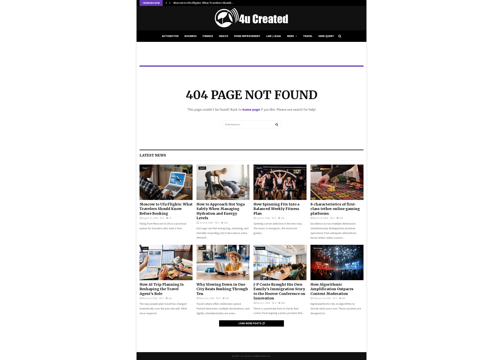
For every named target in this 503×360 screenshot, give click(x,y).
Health (223, 36)
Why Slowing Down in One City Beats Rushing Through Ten (222, 289)
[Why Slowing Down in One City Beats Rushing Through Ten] (223, 262)
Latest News (153, 155)
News (290, 36)
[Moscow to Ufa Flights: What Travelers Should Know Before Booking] (166, 182)
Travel (307, 36)
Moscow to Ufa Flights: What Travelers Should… (203, 2)
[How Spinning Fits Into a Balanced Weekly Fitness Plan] (280, 182)
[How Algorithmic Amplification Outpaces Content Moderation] (336, 262)
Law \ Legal (273, 36)
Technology (318, 248)
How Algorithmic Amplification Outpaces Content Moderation (331, 289)
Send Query (326, 36)
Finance (208, 36)
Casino (316, 168)
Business (190, 36)
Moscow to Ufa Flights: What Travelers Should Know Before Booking (166, 209)
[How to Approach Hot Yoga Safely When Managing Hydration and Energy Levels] (223, 182)
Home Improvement (247, 36)
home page (251, 109)
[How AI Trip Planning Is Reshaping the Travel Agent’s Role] (166, 262)
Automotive (170, 36)
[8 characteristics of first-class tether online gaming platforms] (336, 182)
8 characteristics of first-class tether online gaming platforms (335, 209)
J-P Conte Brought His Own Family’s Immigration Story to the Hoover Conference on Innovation (279, 291)
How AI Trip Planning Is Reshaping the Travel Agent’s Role (162, 289)
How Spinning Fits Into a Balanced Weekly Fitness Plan (276, 209)
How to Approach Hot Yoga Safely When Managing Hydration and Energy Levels (220, 211)
